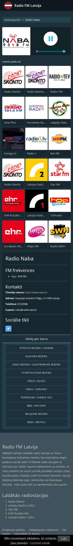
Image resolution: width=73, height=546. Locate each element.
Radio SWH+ (58, 246)
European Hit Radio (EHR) (20, 246)
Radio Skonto (12, 91)
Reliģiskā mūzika (36, 414)
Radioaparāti (12, 20)
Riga (13, 276)
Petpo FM (33, 246)
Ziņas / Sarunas (36, 389)
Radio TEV (56, 91)
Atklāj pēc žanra (36, 339)
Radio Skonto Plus (38, 91)
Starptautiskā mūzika (36, 372)
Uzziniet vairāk (40, 543)
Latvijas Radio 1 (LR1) (40, 215)
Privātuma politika (13, 530)
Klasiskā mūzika (36, 356)
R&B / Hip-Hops (36, 405)
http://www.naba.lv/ (36, 292)
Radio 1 (31, 153)
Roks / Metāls (36, 422)
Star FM (55, 184)
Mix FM (54, 153)
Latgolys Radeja (60, 122)
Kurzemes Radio (37, 122)
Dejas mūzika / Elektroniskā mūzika (37, 364)
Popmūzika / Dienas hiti (36, 397)
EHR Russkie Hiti (14, 215)
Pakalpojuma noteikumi (43, 530)
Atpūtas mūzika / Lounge (36, 348)
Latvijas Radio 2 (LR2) (40, 184)
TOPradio (56, 215)
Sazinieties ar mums (27, 534)
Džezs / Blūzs (36, 381)
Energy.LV (10, 153)
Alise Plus (10, 122)
